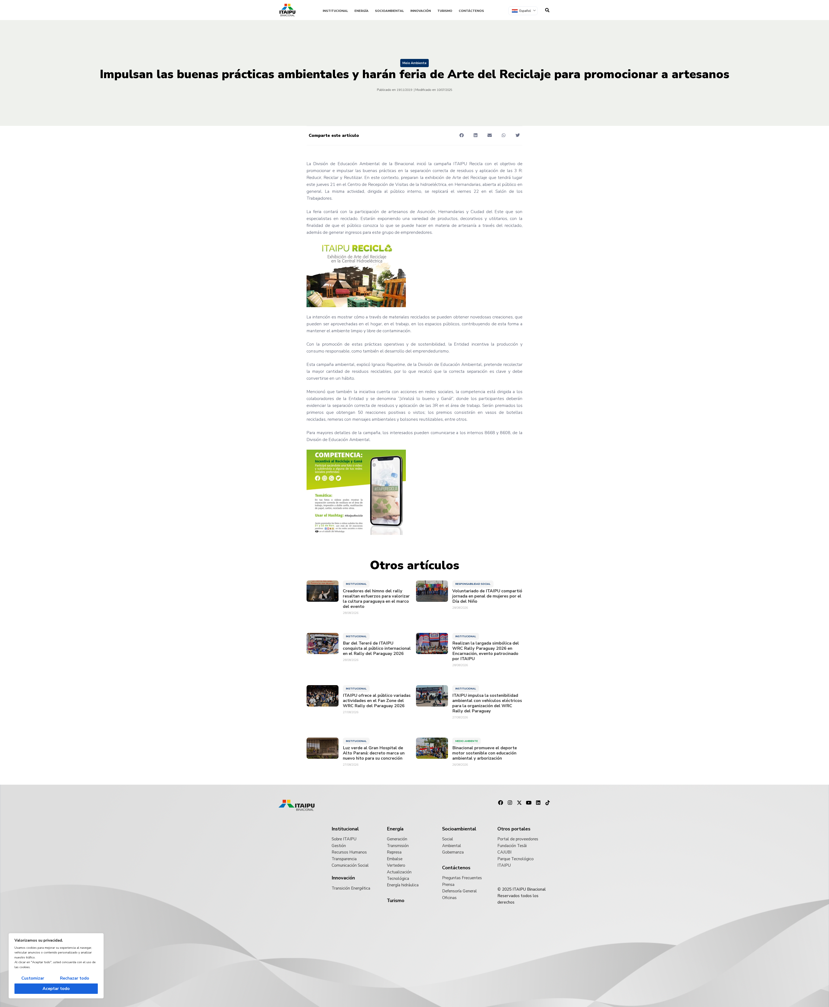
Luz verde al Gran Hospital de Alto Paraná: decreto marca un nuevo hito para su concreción (374, 753)
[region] (56, 965)
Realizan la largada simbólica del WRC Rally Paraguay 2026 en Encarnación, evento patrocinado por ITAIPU (485, 651)
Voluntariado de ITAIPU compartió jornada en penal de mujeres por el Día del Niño (487, 596)
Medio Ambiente (466, 741)
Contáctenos (471, 11)
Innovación (420, 11)
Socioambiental (389, 11)
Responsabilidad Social (472, 584)
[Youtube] (529, 803)
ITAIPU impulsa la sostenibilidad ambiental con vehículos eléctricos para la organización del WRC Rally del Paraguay (487, 703)
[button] (461, 135)
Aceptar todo (56, 988)
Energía (361, 11)
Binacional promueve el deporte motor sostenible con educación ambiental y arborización (484, 753)
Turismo (444, 11)
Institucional (335, 11)
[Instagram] (510, 803)
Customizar (32, 978)
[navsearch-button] (547, 10)
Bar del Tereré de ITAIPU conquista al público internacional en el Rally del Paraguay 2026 (377, 648)
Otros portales (513, 829)
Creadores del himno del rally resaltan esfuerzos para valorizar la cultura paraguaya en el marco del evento (376, 598)
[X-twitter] (519, 803)
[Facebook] (500, 803)
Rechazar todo (74, 978)
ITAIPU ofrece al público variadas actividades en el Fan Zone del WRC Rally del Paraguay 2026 (377, 700)
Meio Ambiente (414, 63)
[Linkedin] (538, 803)
